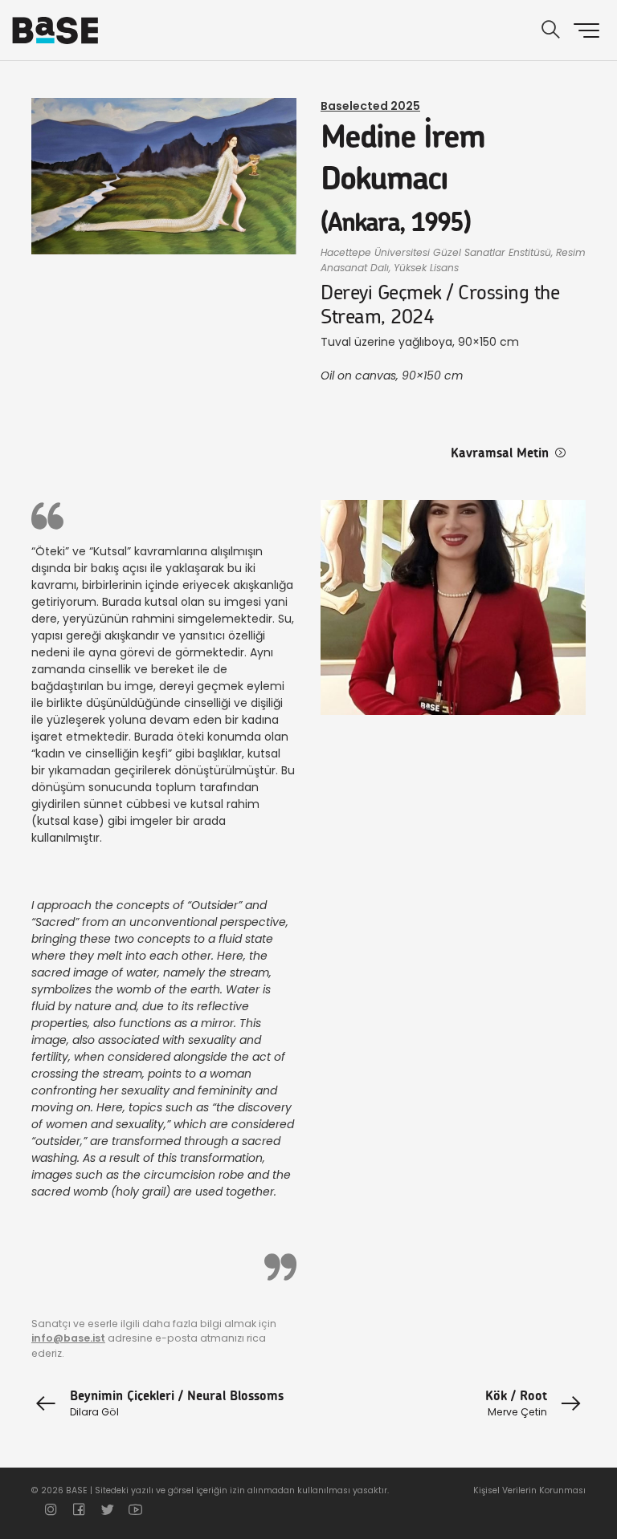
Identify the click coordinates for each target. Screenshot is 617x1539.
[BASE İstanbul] (55, 30)
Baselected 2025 (370, 106)
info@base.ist (68, 1338)
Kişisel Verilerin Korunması (529, 1490)
